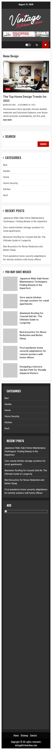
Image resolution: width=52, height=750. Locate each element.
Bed (5, 165)
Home (8, 89)
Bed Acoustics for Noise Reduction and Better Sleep (10, 336)
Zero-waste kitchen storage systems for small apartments (10, 301)
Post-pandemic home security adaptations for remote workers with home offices (10, 353)
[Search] (37, 45)
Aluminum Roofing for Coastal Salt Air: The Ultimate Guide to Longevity (10, 318)
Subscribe (45, 44)
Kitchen (7, 189)
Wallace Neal (10, 104)
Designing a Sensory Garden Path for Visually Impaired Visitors (10, 370)
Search (10, 136)
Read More (7, 120)
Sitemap (24, 735)
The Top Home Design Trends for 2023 (26, 76)
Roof (5, 195)
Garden (6, 171)
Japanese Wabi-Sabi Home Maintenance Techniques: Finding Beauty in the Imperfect (10, 284)
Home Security (10, 183)
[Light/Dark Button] (28, 44)
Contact (33, 735)
